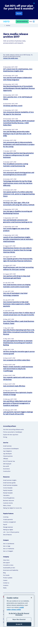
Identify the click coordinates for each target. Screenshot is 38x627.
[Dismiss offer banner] (34, 3)
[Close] (31, 598)
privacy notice (16, 609)
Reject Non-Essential (19, 619)
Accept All (19, 624)
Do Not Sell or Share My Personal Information (19, 614)
